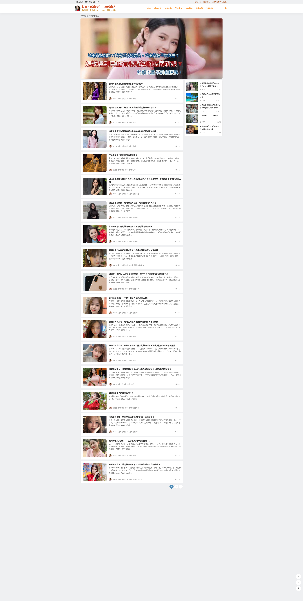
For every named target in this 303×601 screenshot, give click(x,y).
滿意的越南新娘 (127, 265)
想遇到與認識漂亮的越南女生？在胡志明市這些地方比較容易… (210, 86)
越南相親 (189, 8)
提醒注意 (206, 2)
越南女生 (168, 8)
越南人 (120, 384)
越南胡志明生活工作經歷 (209, 116)
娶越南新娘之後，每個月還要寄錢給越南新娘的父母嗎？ (132, 108)
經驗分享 (198, 2)
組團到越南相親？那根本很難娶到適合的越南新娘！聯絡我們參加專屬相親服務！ (143, 346)
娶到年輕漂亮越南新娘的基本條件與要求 (126, 84)
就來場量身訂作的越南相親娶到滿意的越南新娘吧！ (130, 227)
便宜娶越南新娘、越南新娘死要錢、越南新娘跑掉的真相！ (133, 203)
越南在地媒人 (123, 99)
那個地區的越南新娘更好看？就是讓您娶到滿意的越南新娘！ (134, 250)
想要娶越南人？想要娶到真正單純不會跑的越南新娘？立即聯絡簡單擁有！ (140, 369)
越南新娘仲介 (134, 218)
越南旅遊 (157, 8)
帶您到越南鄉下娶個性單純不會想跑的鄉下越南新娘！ (131, 417)
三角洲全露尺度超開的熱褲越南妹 (123, 155)
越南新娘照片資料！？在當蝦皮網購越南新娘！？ (130, 441)
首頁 (85, 16)
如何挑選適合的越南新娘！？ (121, 393)
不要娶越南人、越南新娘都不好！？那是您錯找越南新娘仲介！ (135, 465)
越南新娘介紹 (134, 194)
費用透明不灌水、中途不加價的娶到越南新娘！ (129, 298)
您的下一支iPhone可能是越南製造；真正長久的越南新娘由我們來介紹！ (139, 274)
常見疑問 (209, 8)
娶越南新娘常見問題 (219, 2)
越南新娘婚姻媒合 (136, 479)
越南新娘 (199, 8)
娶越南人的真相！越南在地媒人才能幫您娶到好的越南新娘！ (134, 322)
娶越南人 (178, 8)
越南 (149, 8)
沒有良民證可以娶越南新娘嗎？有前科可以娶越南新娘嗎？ (133, 131)
